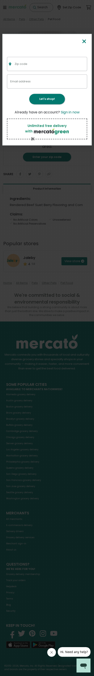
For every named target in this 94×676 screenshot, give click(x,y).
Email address (20, 81)
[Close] (84, 41)
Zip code (21, 64)
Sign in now (70, 112)
